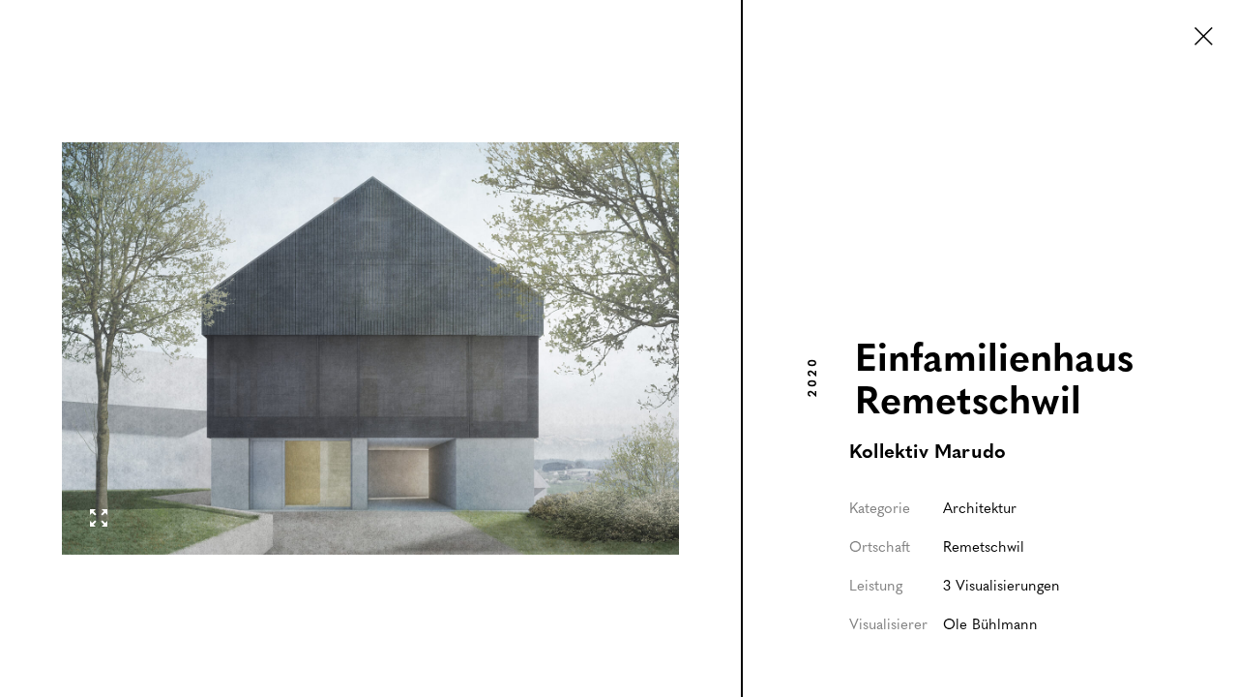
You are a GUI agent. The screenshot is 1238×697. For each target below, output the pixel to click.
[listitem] (371, 348)
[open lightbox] (370, 348)
